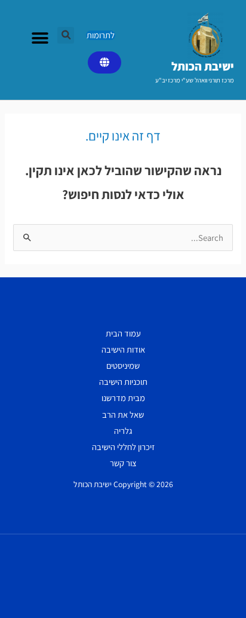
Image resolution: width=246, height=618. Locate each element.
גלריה (123, 430)
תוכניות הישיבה (123, 381)
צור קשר (123, 463)
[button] (65, 35)
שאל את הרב (123, 414)
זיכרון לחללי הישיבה (123, 446)
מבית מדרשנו (123, 397)
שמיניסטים (123, 365)
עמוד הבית (123, 333)
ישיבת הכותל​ (202, 66)
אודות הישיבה (123, 349)
